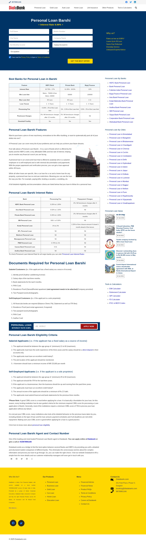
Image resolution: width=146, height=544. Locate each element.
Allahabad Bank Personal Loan (121, 122)
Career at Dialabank (88, 500)
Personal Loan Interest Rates (73, 254)
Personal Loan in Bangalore (120, 138)
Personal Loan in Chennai (119, 149)
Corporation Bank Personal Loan (121, 118)
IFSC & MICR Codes (117, 303)
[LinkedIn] (135, 2)
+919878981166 (25, 442)
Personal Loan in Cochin (118, 152)
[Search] (136, 7)
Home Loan (51, 497)
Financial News (87, 486)
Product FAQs (86, 489)
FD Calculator (114, 299)
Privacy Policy (25, 57)
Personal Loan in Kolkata (118, 174)
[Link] (17, 8)
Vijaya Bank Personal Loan (119, 115)
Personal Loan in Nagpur (118, 185)
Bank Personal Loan (117, 86)
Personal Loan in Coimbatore (120, 156)
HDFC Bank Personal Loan (119, 83)
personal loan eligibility (41, 425)
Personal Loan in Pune (118, 192)
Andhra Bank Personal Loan (120, 107)
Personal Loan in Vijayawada (120, 199)
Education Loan (53, 500)
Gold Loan (51, 489)
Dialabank (91, 439)
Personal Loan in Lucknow (119, 178)
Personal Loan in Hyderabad (120, 163)
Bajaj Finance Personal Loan (120, 94)
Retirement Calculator (117, 292)
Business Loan (52, 486)
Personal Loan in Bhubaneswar (121, 141)
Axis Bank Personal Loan (119, 97)
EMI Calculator (115, 289)
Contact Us (85, 504)
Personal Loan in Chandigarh (120, 145)
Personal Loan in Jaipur (118, 170)
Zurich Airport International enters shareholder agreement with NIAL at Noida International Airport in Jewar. (126, 269)
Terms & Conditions (44, 57)
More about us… (13, 508)
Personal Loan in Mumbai (119, 181)
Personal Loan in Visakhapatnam (122, 203)
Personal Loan (52, 482)
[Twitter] (131, 2)
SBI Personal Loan (116, 111)
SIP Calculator (114, 296)
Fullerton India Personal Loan (120, 90)
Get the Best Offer (80, 61)
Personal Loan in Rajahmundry (121, 196)
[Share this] (16, 459)
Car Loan (50, 493)
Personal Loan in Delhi (118, 160)
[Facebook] (126, 2)
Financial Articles (87, 482)
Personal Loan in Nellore (118, 189)
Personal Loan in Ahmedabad (120, 134)
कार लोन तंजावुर (120, 215)
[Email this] (11, 459)
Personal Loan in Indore (118, 167)
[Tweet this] (21, 459)
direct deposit (88, 350)
